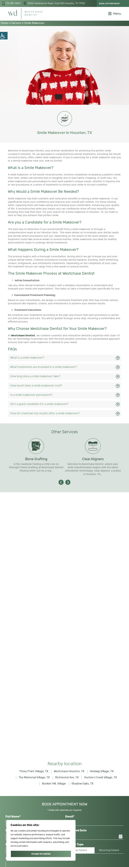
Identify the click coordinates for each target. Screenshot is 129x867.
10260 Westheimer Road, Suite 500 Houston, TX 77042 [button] (56, 3)
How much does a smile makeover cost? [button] (36, 385)
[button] (4, 35)
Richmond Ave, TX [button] (67, 777)
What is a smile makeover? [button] (27, 357)
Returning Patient (109, 850)
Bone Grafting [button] (36, 459)
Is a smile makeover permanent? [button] (31, 395)
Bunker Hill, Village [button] (54, 783)
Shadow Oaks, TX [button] (82, 783)
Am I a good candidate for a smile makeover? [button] (39, 404)
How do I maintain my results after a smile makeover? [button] (45, 413)
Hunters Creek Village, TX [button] (100, 777)
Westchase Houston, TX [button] (69, 771)
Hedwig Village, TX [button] (102, 771)
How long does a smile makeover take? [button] (35, 376)
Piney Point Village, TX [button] (34, 771)
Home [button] (4, 23)
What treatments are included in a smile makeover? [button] (43, 367)
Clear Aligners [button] (93, 459)
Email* (69, 816)
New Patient (80, 850)
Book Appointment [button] (109, 4)
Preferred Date (76, 830)
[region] (41, 840)
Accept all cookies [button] (40, 854)
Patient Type (74, 844)
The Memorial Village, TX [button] (34, 777)
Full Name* (13, 816)
